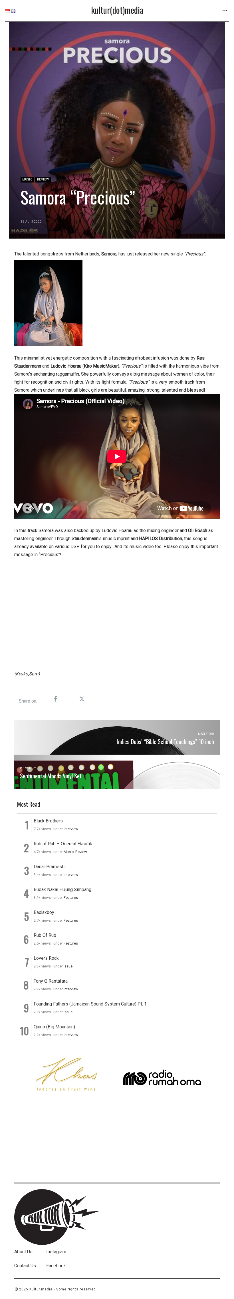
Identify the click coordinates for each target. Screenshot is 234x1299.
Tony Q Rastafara (51, 981)
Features (71, 897)
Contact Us (25, 1265)
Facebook (56, 1265)
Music (27, 179)
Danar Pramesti (49, 866)
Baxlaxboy (44, 912)
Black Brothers (48, 821)
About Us (23, 1251)
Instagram (56, 1251)
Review (43, 179)
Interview (71, 829)
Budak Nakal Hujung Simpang (62, 889)
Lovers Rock (46, 958)
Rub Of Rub (45, 935)
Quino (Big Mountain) (54, 1027)
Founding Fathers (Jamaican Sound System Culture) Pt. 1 (90, 1004)
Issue (68, 966)
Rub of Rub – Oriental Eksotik (63, 843)
